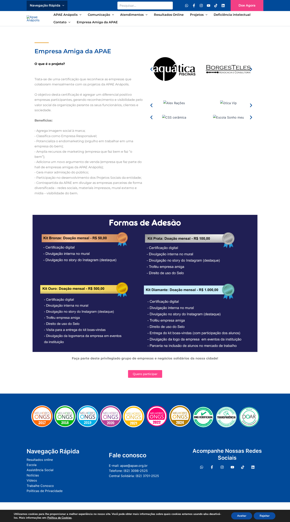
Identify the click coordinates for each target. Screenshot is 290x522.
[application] (62, 5)
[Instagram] (201, 5)
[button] (247, 5)
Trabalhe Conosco (40, 486)
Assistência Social (40, 470)
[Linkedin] (223, 5)
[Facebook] (193, 5)
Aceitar (241, 516)
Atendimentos (132, 15)
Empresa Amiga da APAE (97, 22)
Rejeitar (264, 516)
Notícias (33, 475)
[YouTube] (208, 5)
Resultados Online (169, 15)
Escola (31, 465)
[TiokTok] (243, 467)
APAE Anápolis (65, 15)
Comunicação (99, 15)
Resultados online (40, 460)
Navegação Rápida (45, 5)
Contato (59, 22)
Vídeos (32, 480)
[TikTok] (215, 5)
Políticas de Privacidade (45, 491)
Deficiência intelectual (232, 15)
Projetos (197, 15)
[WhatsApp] (186, 5)
